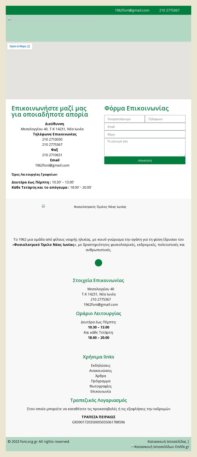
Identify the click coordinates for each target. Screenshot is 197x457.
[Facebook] (98, 262)
